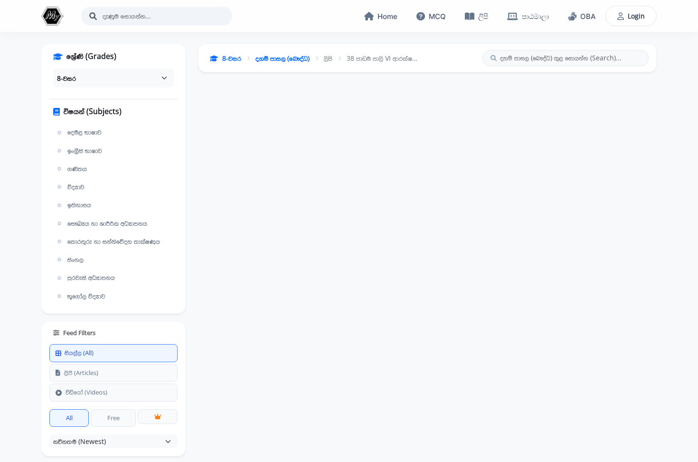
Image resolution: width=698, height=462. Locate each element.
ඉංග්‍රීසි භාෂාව (84, 150)
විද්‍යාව (76, 187)
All (69, 418)
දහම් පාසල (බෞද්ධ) (282, 58)
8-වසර (231, 58)
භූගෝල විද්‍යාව (86, 296)
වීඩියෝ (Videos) (86, 392)
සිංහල (75, 259)
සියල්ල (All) (79, 352)
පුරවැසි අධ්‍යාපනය (91, 277)
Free (113, 418)
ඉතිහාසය (79, 205)
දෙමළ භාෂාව (84, 132)
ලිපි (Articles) (81, 372)
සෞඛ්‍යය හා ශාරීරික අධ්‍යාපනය (107, 223)
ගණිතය (77, 168)
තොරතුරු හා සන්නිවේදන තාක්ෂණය (113, 241)
